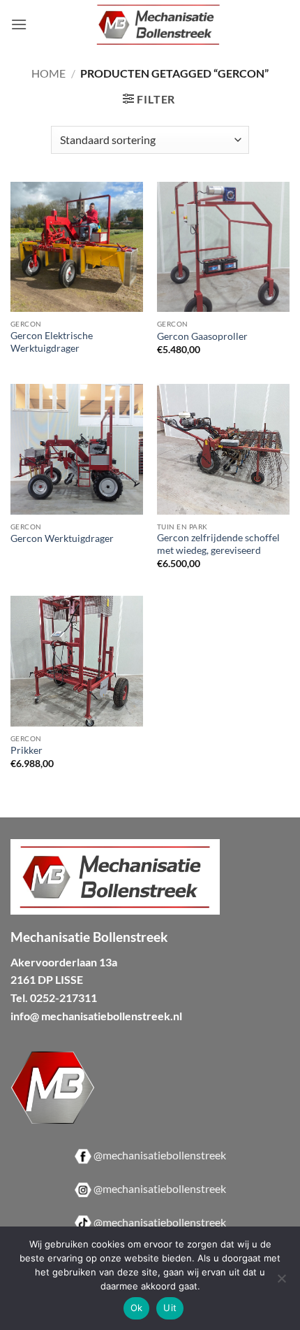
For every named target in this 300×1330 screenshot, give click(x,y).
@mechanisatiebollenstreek (159, 1154)
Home (48, 73)
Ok (136, 1307)
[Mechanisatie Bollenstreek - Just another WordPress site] (158, 24)
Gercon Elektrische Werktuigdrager (51, 342)
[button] (18, 24)
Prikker (26, 750)
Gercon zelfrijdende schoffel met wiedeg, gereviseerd (218, 544)
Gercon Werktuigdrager (62, 538)
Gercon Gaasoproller (202, 336)
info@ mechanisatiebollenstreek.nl (96, 1015)
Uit (170, 1307)
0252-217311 (63, 997)
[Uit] (281, 1282)
